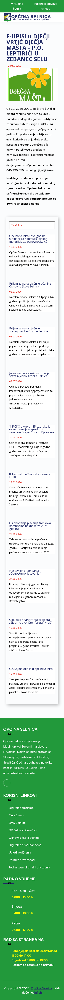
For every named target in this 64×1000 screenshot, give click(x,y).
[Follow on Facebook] (6, 782)
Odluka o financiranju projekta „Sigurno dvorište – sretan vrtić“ (30, 621)
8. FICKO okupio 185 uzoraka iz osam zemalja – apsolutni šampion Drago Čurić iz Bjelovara (31, 429)
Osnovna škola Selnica (24, 837)
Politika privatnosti (22, 860)
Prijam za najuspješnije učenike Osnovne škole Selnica (30, 285)
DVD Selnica (17, 823)
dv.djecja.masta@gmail (21, 165)
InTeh (38, 992)
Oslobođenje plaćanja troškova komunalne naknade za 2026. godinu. (30, 526)
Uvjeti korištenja (20, 852)
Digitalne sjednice (21, 808)
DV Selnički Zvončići (23, 830)
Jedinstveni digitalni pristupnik (29, 867)
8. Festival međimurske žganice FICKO (29, 475)
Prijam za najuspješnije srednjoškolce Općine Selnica (28, 329)
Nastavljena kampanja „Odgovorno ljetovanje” (25, 572)
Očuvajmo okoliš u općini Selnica (31, 669)
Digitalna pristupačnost (25, 845)
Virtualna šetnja (17, 6)
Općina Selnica (41, 988)
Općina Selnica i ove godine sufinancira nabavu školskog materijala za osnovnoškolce (28, 239)
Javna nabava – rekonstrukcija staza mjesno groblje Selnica (29, 374)
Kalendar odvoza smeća (45, 6)
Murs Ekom (16, 815)
